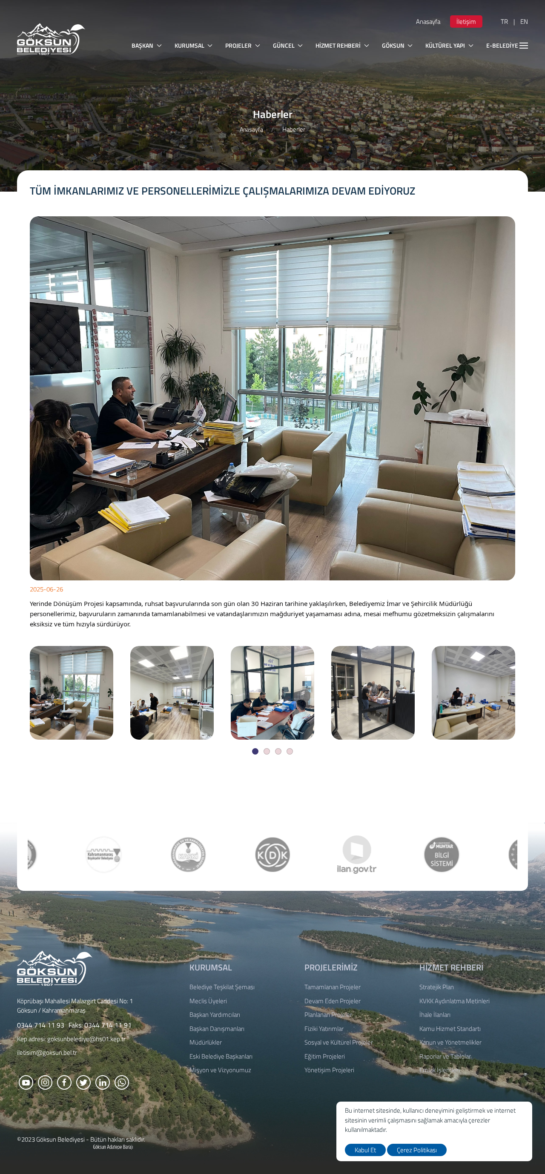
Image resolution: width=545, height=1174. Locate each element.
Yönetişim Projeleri (329, 1070)
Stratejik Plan (436, 987)
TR (504, 21)
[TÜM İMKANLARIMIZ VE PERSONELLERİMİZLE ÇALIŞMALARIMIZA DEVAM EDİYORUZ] (71, 693)
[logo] (51, 39)
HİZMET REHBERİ (338, 45)
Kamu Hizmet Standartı (450, 1028)
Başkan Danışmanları (216, 1028)
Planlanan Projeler (328, 1014)
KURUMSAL (189, 45)
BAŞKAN (142, 45)
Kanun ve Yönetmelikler (450, 1042)
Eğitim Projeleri (324, 1056)
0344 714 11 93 (40, 1025)
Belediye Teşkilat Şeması (222, 987)
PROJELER (238, 45)
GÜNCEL (284, 45)
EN (524, 21)
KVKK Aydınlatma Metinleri (454, 1001)
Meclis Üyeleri (208, 1001)
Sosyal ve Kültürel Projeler (338, 1042)
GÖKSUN (393, 45)
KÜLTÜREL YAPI (445, 45)
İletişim (466, 21)
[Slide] (255, 751)
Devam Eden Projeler (332, 1001)
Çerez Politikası (417, 1150)
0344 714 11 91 (108, 1025)
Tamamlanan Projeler (332, 987)
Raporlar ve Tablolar (445, 1056)
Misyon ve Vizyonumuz (220, 1070)
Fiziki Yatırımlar (324, 1028)
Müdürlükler (205, 1042)
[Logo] (54, 967)
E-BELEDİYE (502, 45)
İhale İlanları (434, 1014)
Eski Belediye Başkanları (220, 1056)
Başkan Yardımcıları (214, 1014)
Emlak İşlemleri (439, 1070)
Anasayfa (428, 21)
